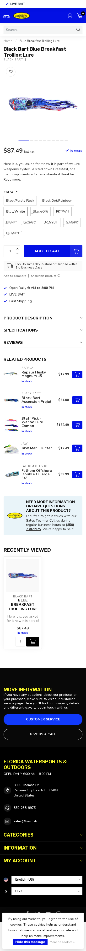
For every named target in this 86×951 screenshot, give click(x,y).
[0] (79, 15)
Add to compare (15, 276)
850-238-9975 (25, 807)
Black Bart (13, 59)
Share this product (44, 276)
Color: (10, 192)
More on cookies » (62, 942)
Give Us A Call (43, 734)
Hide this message (30, 942)
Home (8, 41)
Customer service (43, 719)
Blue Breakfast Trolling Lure (40, 41)
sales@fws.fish (25, 821)
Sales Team (35, 520)
